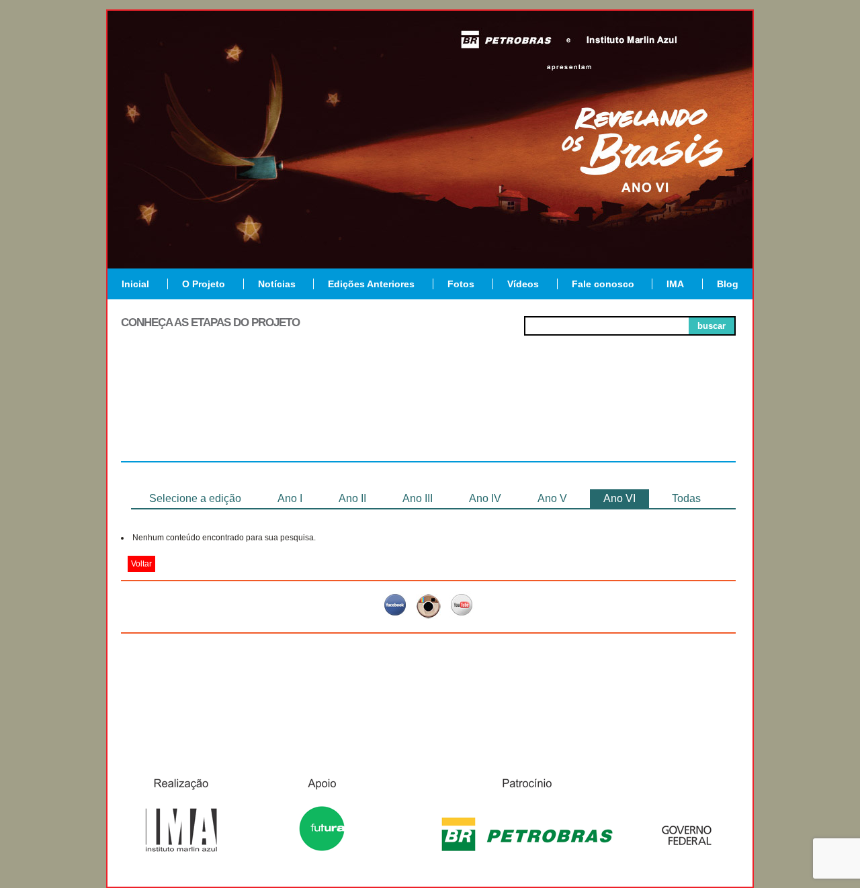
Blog (727, 284)
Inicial (135, 284)
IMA (675, 284)
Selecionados (306, 412)
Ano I (289, 498)
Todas (686, 498)
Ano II (352, 498)
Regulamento (182, 412)
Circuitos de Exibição (674, 417)
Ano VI (619, 498)
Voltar (141, 564)
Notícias (277, 284)
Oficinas (428, 412)
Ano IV (485, 498)
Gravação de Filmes (551, 417)
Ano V (552, 498)
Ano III (417, 498)
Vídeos (523, 284)
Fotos (460, 284)
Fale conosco (603, 284)
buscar (711, 326)
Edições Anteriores (371, 284)
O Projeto (203, 284)
